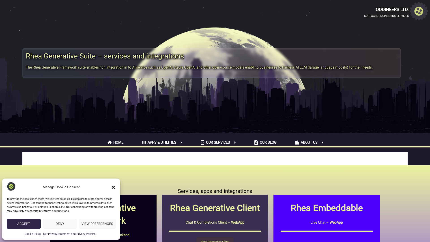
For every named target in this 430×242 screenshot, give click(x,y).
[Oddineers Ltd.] (419, 12)
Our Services (215, 142)
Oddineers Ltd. (392, 9)
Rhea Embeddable (327, 208)
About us (306, 142)
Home (115, 142)
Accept (23, 224)
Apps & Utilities (158, 142)
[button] (113, 187)
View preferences (97, 224)
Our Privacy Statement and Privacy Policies (69, 234)
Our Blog (265, 142)
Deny (60, 224)
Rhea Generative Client (215, 208)
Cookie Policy (33, 234)
